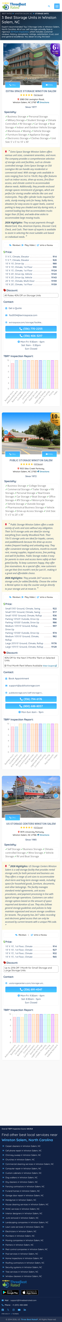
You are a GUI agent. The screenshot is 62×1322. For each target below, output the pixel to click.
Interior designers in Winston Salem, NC (23, 1213)
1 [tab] (26, 78)
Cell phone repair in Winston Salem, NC (23, 1150)
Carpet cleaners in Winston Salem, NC (23, 1146)
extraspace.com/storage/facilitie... (25, 322)
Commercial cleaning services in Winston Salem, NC (29, 1164)
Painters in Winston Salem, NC (19, 1245)
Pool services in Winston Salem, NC (21, 1254)
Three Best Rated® (29, 1319)
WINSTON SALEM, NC (23, 13)
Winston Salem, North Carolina (27, 1140)
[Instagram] (14, 1310)
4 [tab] (34, 810)
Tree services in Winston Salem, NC (21, 1271)
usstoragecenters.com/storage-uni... (26, 983)
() (38, 95)
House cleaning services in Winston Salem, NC (26, 1204)
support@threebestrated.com (23, 1300)
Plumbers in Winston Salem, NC (20, 1236)
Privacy (6, 1314)
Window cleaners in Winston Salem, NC (23, 1276)
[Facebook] (3, 1310)
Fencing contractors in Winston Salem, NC (24, 1186)
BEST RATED (7, 13)
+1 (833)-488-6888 (20, 1305)
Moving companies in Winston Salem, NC (24, 1240)
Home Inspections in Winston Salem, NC (24, 1258)
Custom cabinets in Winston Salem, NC (23, 1173)
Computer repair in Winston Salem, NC (23, 1168)
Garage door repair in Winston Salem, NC (24, 1195)
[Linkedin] (25, 1310)
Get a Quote (15, 308)
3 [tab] (30, 78)
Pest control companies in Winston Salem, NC (26, 1249)
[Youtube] (19, 1310)
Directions (44, 102)
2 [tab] (28, 78)
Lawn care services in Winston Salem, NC (24, 1227)
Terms (15, 1314)
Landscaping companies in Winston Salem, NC (26, 1222)
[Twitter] (8, 1310)
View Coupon (49, 665)
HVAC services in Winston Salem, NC (22, 1209)
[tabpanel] (31, 64)
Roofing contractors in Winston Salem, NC (24, 1262)
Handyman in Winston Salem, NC (20, 1200)
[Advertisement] (31, 1094)
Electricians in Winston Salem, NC (20, 1231)
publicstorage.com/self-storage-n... (26, 692)
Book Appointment (19, 678)
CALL (13, 85)
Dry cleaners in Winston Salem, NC (21, 1182)
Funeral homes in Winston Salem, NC (22, 1191)
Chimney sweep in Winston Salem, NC (23, 1155)
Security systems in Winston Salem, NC (23, 1267)
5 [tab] (35, 78)
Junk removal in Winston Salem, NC (21, 1218)
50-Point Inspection (20, 31)
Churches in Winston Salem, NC (20, 1159)
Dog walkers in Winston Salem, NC (21, 1177)
